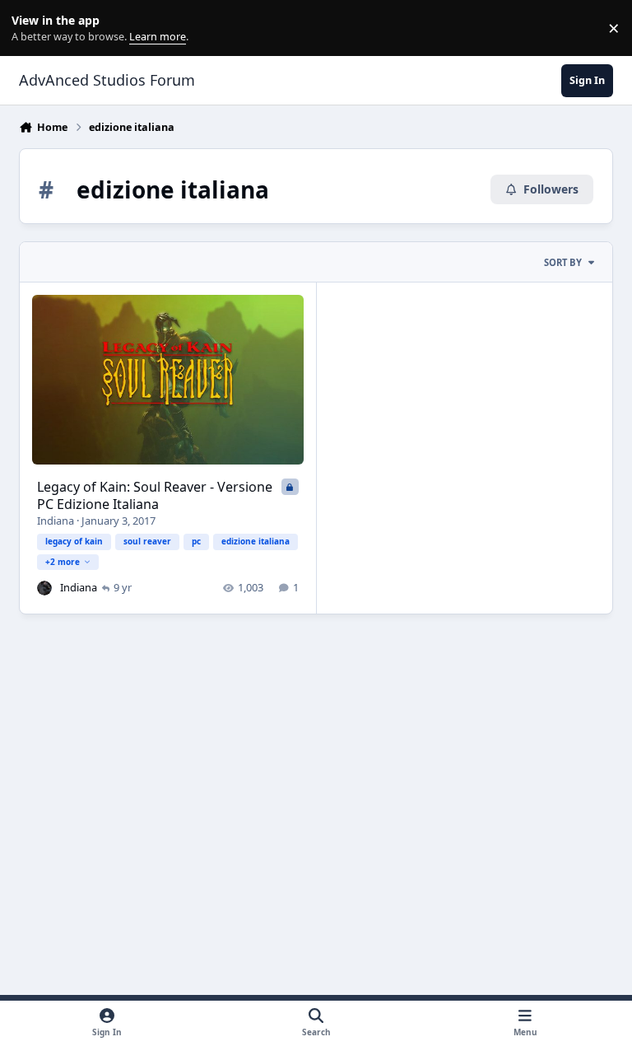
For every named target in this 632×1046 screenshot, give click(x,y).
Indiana (55, 520)
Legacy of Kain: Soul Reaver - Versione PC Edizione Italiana (154, 495)
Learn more (31, 28)
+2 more (62, 561)
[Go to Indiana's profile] (44, 588)
